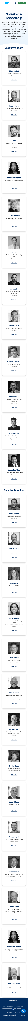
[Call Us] (23, 1011)
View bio (14, 80)
